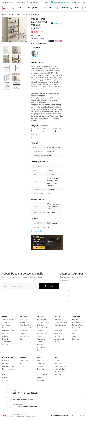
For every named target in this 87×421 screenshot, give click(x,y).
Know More (39, 247)
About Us (40, 361)
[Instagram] (83, 398)
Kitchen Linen (42, 333)
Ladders (74, 336)
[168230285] (34, 53)
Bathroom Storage (78, 328)
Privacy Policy (42, 374)
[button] (56, 23)
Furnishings (6, 328)
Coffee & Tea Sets (43, 328)
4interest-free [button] (39, 38)
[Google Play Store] (68, 295)
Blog (21, 363)
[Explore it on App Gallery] (68, 301)
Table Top (57, 328)
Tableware (58, 330)
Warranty (57, 374)
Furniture (11, 14)
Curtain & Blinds (8, 330)
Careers (40, 366)
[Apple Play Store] (67, 290)
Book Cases (36, 14)
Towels (74, 330)
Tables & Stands (7, 319)
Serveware (40, 350)
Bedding (22, 322)
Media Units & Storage (23, 14)
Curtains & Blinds (60, 322)
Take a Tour (41, 369)
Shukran (40, 372)
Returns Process (60, 366)
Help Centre (58, 372)
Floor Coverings (25, 325)
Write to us (41, 363)
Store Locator (24, 361)
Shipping (57, 363)
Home (4, 14)
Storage (5, 344)
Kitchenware (41, 319)
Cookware (40, 330)
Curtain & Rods (77, 325)
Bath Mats (75, 339)
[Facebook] (77, 398)
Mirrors (74, 333)
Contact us (58, 361)
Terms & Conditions (17, 417)
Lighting (5, 336)
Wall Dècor (6, 333)
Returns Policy (59, 369)
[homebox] (5, 8)
